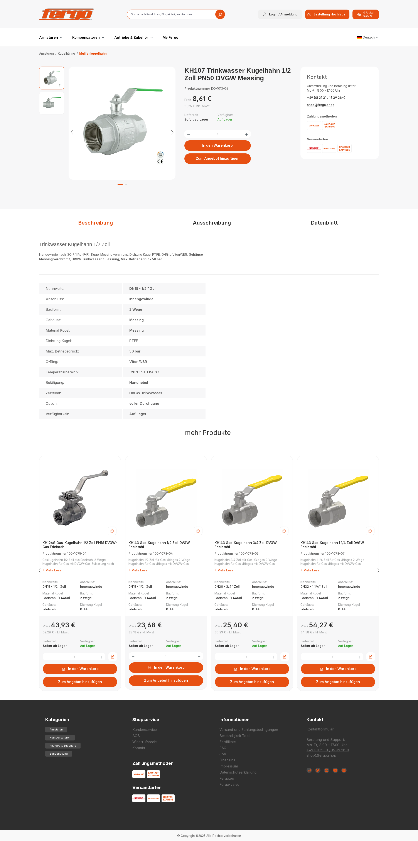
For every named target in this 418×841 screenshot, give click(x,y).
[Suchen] (220, 14)
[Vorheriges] (72, 132)
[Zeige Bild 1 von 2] (120, 184)
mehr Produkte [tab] (208, 432)
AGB (136, 736)
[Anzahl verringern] (188, 134)
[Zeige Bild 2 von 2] (126, 184)
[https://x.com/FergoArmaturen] (317, 770)
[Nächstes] (172, 132)
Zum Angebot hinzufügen (217, 158)
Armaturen (56, 729)
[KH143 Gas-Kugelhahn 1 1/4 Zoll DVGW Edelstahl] (338, 499)
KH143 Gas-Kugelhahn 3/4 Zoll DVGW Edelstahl (245, 545)
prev (39, 571)
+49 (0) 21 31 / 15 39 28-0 (326, 97)
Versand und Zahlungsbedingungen (248, 729)
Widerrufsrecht (144, 742)
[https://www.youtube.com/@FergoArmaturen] (335, 770)
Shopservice (145, 719)
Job (222, 754)
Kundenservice (144, 729)
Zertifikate (227, 742)
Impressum (228, 766)
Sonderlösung (59, 753)
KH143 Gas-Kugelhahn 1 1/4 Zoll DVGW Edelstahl (332, 545)
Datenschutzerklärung (237, 772)
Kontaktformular (320, 729)
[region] (107, 132)
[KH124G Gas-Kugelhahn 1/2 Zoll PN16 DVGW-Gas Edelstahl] (80, 499)
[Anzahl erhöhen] (246, 134)
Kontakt (138, 748)
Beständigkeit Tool (234, 736)
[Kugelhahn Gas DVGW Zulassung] (122, 123)
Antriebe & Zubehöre (63, 745)
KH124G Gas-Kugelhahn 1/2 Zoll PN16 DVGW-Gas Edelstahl (79, 545)
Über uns (227, 760)
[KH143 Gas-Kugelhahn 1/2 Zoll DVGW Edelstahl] (166, 499)
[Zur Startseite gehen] (66, 14)
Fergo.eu (226, 778)
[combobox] (176, 14)
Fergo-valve (229, 784)
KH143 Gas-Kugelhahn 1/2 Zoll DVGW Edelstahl (159, 545)
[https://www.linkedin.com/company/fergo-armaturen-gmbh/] (344, 770)
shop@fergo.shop (320, 105)
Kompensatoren (60, 737)
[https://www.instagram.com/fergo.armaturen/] (309, 770)
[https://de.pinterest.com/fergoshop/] (326, 770)
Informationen (234, 719)
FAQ (222, 748)
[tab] (95, 223)
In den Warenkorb (217, 145)
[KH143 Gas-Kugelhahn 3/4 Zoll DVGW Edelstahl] (252, 499)
